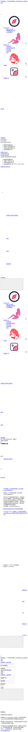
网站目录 (5, 508)
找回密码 (9, 670)
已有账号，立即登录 (6, 674)
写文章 (2, 109)
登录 (2, 671)
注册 (2, 687)
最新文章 (10, 508)
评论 (11, 459)
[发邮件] (15, 563)
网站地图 (20, 508)
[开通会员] (11, 579)
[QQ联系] (15, 539)
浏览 (7, 459)
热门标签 (15, 508)
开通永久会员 (4, 152)
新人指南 (3, 730)
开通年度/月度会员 (5, 166)
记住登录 (4, 670)
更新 (4, 459)
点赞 (9, 459)
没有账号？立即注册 (6, 662)
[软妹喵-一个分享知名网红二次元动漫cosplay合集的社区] (14, 490)
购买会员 (7, 730)
